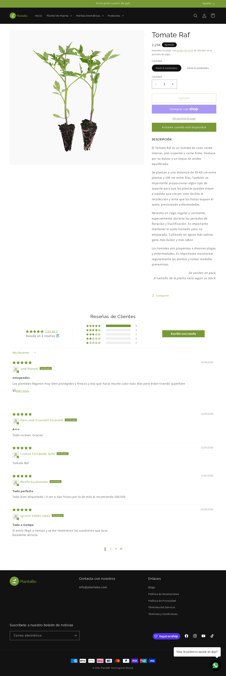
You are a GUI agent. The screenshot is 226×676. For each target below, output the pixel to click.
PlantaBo (105, 667)
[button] (59, 16)
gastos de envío (185, 50)
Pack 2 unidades (169, 69)
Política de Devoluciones (163, 594)
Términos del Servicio (161, 607)
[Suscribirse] (75, 635)
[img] (22, 363)
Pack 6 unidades (200, 69)
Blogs (151, 587)
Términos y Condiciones (163, 614)
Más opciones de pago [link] (184, 118)
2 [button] (111, 549)
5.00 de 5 (51, 331)
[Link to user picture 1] (21, 397)
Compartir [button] (162, 295)
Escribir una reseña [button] (183, 334)
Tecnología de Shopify (122, 667)
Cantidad (157, 76)
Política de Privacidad (162, 600)
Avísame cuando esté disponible (184, 127)
